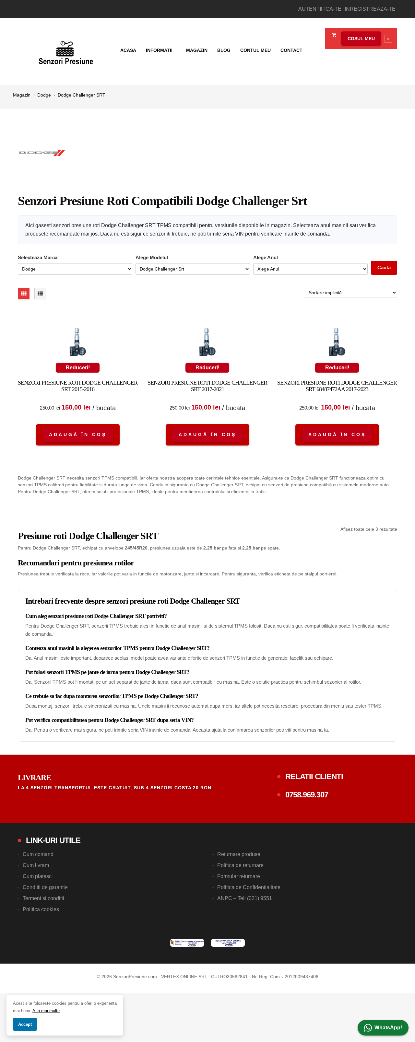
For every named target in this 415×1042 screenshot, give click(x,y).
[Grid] (24, 293)
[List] (40, 293)
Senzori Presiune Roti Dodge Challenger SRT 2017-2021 (207, 385)
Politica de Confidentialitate (248, 887)
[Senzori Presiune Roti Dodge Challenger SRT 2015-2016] (77, 343)
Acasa (128, 50)
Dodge (44, 95)
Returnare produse (238, 854)
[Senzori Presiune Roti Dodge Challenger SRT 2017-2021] (207, 343)
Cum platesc (37, 876)
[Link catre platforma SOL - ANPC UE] (228, 943)
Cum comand (38, 854)
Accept (25, 1024)
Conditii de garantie (45, 887)
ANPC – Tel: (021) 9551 (244, 898)
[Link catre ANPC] (187, 943)
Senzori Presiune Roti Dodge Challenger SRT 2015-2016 (77, 385)
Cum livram (36, 865)
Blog (224, 50)
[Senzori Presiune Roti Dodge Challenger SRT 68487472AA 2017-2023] (337, 343)
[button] (365, 38)
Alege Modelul (152, 257)
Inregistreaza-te (370, 9)
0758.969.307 (306, 794)
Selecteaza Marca (37, 257)
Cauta (384, 267)
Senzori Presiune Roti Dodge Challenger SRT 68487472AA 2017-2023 (337, 385)
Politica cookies (41, 909)
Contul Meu (255, 50)
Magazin (197, 50)
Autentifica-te (319, 9)
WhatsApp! (388, 1027)
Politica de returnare (240, 865)
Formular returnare (238, 876)
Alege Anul (265, 257)
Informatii (160, 50)
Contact (291, 50)
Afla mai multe (46, 1010)
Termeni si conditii (43, 898)
